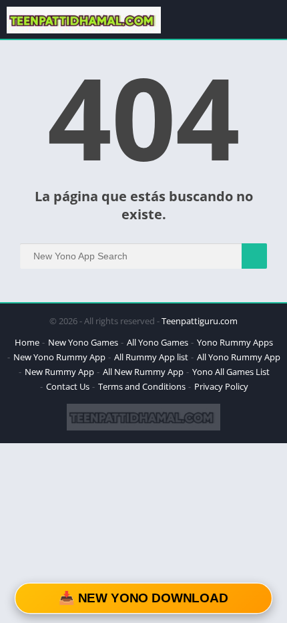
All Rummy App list (151, 357)
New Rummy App (59, 372)
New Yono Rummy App (59, 357)
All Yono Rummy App (238, 357)
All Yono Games (157, 342)
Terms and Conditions (142, 386)
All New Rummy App (143, 372)
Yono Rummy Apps (235, 342)
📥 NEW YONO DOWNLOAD (143, 598)
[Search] (254, 256)
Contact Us (67, 386)
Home (27, 342)
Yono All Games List (231, 372)
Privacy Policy (221, 386)
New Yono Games (83, 342)
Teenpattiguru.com (200, 321)
